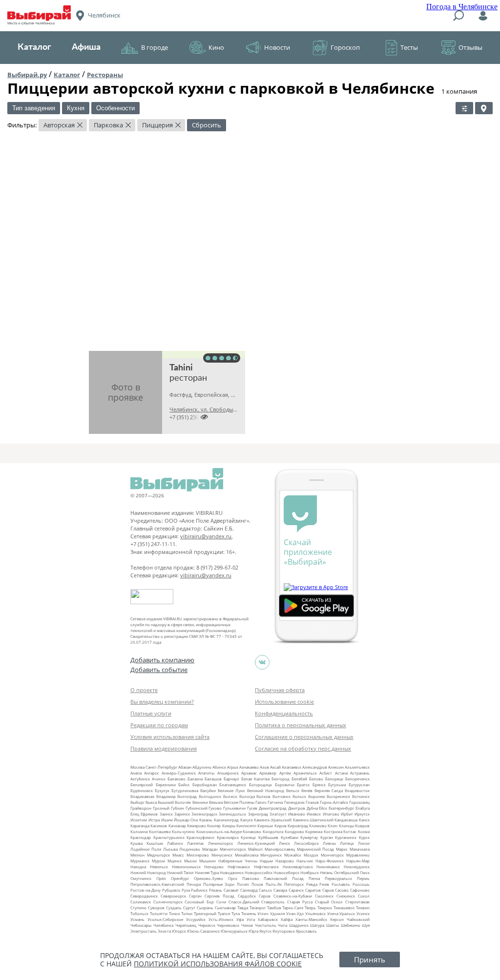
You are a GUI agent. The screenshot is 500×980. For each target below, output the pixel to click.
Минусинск (221, 855)
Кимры (228, 825)
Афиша (86, 47)
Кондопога (273, 831)
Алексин (336, 767)
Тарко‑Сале (292, 907)
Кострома (333, 831)
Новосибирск (286, 872)
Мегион (137, 855)
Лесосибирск (306, 843)
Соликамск (140, 901)
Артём (285, 773)
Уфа (240, 919)
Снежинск (345, 895)
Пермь (363, 878)
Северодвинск (144, 895)
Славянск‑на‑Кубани (292, 895)
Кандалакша (345, 819)
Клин (332, 825)
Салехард (249, 890)
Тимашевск (343, 907)
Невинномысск (186, 866)
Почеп (243, 884)
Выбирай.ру (27, 74)
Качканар (177, 825)
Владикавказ (142, 796)
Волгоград (187, 796)
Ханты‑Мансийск (311, 919)
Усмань (137, 919)
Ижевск (314, 814)
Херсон (337, 919)
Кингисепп (246, 825)
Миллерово (198, 855)
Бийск (183, 784)
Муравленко (358, 855)
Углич (263, 913)
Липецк (347, 843)
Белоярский (141, 784)
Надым (266, 860)
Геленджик (294, 802)
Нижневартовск (298, 866)
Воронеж (316, 796)
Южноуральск (234, 931)
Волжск (230, 796)
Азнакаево (249, 767)
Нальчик (304, 860)
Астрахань (360, 773)
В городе (154, 47)
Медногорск (158, 855)
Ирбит (347, 814)
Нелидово (214, 866)
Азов (264, 767)
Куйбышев (268, 837)
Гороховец (359, 802)
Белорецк (334, 778)
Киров (280, 825)
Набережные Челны (237, 860)
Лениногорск (220, 843)
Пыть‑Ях (274, 884)
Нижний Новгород (148, 872)
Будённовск (141, 790)
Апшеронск (228, 773)
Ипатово (331, 814)
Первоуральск (338, 878)
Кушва (136, 843)
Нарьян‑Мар (358, 860)
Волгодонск (210, 796)
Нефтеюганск (266, 866)
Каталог (34, 47)
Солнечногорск (168, 901)
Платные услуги (150, 713)
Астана (341, 773)
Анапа (136, 773)
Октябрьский (346, 872)
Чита (282, 925)
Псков (257, 884)
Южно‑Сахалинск (203, 931)
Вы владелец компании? (162, 701)
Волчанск (281, 796)
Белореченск (357, 778)
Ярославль (306, 931)
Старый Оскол (329, 901)
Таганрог (258, 907)
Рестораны (105, 74)
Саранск (296, 890)
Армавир (267, 773)
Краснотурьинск (169, 837)
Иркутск (362, 814)
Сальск (265, 890)
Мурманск (139, 860)
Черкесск (206, 925)
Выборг (137, 802)
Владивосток (357, 790)
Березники (166, 784)
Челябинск (163, 925)
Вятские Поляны (239, 802)
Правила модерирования (163, 748)
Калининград (226, 819)
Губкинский (197, 808)
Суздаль (174, 907)
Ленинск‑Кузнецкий (256, 843)
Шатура (317, 925)
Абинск (219, 767)
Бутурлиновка (184, 790)
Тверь (310, 907)
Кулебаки (289, 837)
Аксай (275, 767)
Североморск (173, 895)
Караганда (139, 825)
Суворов (156, 907)
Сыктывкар (225, 907)
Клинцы (346, 825)
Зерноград (258, 814)
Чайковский (358, 919)
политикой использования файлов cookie (218, 963)
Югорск (179, 931)
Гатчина (275, 802)
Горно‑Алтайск (334, 802)
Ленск (284, 843)
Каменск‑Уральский (273, 819)
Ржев (324, 884)
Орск (232, 878)
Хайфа (286, 919)
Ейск (323, 808)
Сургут (189, 907)
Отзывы (470, 47)
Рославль (341, 884)
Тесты (409, 47)
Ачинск (159, 778)
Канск (364, 819)
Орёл (161, 878)
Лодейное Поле (145, 849)
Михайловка (246, 855)
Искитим (138, 819)
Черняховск (228, 925)
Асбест (325, 773)
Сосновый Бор (199, 901)
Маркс (342, 849)
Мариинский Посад (315, 849)
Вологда (247, 796)
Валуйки (208, 790)
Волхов (263, 796)
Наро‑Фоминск (329, 860)
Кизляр (214, 825)
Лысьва (170, 849)
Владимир (166, 796)
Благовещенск (232, 784)
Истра (154, 819)
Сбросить (206, 125)
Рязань (215, 890)
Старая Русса (299, 901)
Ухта (251, 919)
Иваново (296, 814)
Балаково (176, 778)
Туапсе (224, 913)
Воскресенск (338, 796)
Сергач (195, 895)
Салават (231, 890)
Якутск (265, 931)
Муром (158, 860)
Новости (277, 47)
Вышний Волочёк (174, 802)
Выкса (151, 802)
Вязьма (216, 802)
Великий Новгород (265, 790)
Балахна (195, 778)
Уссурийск (196, 919)
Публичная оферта (280, 690)
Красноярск (228, 837)
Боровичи (284, 784)
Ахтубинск (140, 778)
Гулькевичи (234, 808)
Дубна (312, 808)
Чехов (247, 925)
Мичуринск (271, 855)
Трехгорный (205, 913)
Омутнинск (140, 878)
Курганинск (345, 837)
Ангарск (151, 773)
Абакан (184, 767)
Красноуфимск (200, 837)
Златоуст (278, 814)
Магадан (210, 849)
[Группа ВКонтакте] (262, 662)
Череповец (185, 925)
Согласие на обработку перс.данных (303, 748)
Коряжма (313, 831)
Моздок (311, 855)
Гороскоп (345, 47)
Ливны (329, 843)
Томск (174, 913)
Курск (364, 837)
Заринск (182, 814)
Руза (186, 890)
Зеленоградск (204, 814)
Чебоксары (140, 925)
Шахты (332, 925)
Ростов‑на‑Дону (145, 890)
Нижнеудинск (357, 866)
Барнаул (231, 778)
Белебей (299, 778)
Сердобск (247, 895)
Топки (186, 913)
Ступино (138, 907)
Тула (235, 913)
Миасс (178, 855)
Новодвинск (232, 872)
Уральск (347, 913)
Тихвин (363, 907)
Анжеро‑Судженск (179, 773)
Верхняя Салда (328, 790)
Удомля (277, 913)
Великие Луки (231, 790)
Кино (216, 47)
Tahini (181, 368)
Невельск (159, 866)
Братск (303, 784)
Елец (134, 814)
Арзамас (249, 773)
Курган (326, 837)
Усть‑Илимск (220, 919)
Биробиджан (204, 784)
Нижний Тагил (180, 872)
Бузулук (162, 790)
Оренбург (180, 878)
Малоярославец (280, 849)
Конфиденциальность (284, 713)
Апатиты (206, 773)
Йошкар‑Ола (186, 819)
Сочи (221, 901)
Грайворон (140, 808)
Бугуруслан (359, 784)
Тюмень (248, 913)
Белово (316, 778)
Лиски (364, 843)
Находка (138, 866)
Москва (137, 767)
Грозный (161, 808)
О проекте (144, 690)
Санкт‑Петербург (161, 767)
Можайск (292, 855)
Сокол (364, 895)
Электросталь (143, 931)
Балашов (213, 778)
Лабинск (175, 843)
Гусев (252, 808)
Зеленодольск (232, 814)
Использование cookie (284, 701)
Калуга (246, 819)
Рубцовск (171, 890)
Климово (318, 825)
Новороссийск (258, 872)
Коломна (138, 831)
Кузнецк (248, 837)
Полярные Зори (219, 884)
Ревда (311, 884)
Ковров (362, 825)
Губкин (177, 808)
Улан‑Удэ (295, 913)
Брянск (319, 784)
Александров (314, 767)
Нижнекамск (328, 866)
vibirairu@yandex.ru (205, 536)
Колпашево (160, 831)
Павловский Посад (284, 878)
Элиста (164, 931)
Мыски (190, 860)
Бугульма (337, 784)
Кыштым (154, 843)
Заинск (166, 814)
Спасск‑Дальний (244, 901)
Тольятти (158, 913)
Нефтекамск (239, 866)
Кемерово (196, 825)
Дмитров (296, 808)
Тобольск (139, 913)
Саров (328, 890)
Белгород (280, 778)
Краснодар (140, 837)
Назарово (284, 860)
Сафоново (360, 890)
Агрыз (232, 767)
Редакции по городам (159, 725)
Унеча (332, 913)
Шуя (366, 925)
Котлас (349, 831)
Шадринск (299, 925)
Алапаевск (291, 767)
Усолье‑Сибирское (165, 919)
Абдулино (201, 767)
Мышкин (207, 860)
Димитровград (273, 808)
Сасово (342, 890)
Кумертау (309, 837)
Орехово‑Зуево (208, 878)
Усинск (363, 913)
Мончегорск (332, 855)
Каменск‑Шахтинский (313, 819)
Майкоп (255, 849)
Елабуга (362, 808)
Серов (265, 895)
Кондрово (294, 831)
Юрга (253, 931)
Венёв (306, 790)
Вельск (292, 790)
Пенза (314, 878)
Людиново (189, 849)
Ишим (167, 819)
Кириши (265, 825)
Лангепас (195, 843)
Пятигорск (294, 884)
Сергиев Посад (219, 895)
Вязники (200, 802)
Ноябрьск (309, 872)
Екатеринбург (341, 808)
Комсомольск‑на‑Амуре (219, 831)
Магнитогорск (233, 849)
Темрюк (324, 907)
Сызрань (205, 907)
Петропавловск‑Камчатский (157, 884)
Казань (205, 819)
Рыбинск (199, 890)
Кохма (364, 831)
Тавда (242, 907)
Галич (261, 802)
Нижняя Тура (207, 872)
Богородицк (260, 784)
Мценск (174, 860)
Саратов (313, 890)
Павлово (250, 878)
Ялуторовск (283, 931)
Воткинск (361, 796)
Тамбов (274, 907)
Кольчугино (183, 831)
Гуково (215, 808)
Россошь (361, 884)
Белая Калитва (255, 778)
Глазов (312, 802)
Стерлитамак (357, 901)
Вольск (299, 796)
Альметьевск (357, 767)
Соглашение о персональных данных (304, 736)
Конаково (252, 831)
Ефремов (149, 814)
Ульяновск (315, 913)
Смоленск (324, 895)
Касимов (158, 825)
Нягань (326, 872)
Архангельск (305, 773)
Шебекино (350, 925)
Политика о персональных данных (300, 725)
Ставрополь (273, 901)
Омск (365, 872)
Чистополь (265, 925)
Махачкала (360, 849)
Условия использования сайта (169, 736)
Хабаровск (268, 919)
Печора (194, 884)
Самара (280, 890)
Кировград (298, 825)
